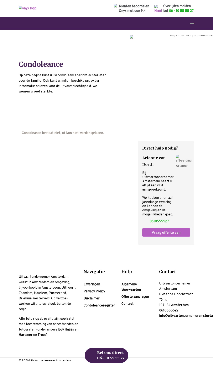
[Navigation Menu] (192, 23)
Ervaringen (92, 284)
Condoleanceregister (99, 306)
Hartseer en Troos (32, 335)
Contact (127, 304)
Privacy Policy (94, 291)
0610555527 (159, 221)
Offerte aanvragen (135, 297)
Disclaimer (92, 299)
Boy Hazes (66, 330)
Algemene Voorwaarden (131, 287)
